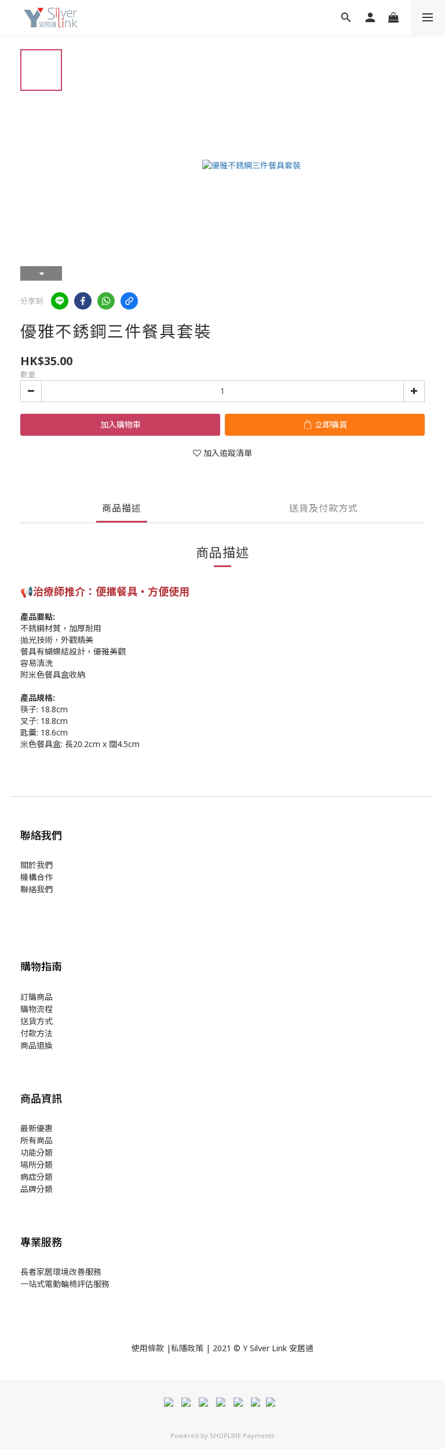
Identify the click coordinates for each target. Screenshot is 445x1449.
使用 (140, 1348)
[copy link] (129, 301)
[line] (59, 301)
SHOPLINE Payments (242, 1435)
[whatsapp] (106, 301)
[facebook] (83, 301)
